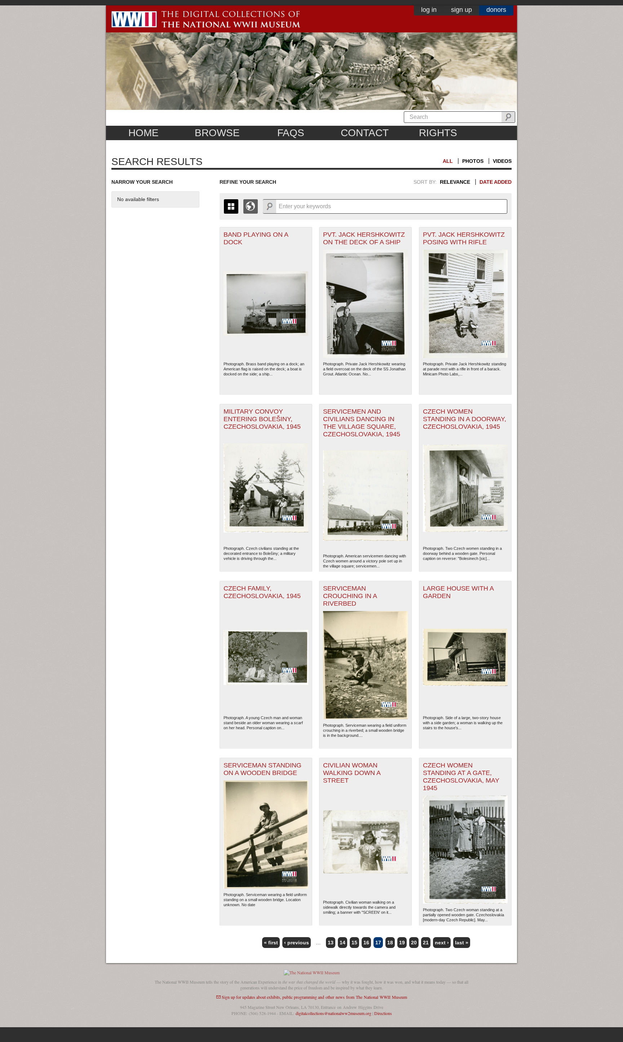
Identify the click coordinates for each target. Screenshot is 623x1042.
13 (330, 942)
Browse (217, 132)
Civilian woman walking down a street (352, 773)
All (448, 161)
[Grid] (231, 206)
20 (414, 942)
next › (442, 942)
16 (366, 942)
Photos (472, 161)
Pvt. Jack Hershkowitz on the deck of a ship (364, 238)
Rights (438, 132)
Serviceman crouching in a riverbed (350, 596)
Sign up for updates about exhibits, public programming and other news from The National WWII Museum (314, 997)
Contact (365, 132)
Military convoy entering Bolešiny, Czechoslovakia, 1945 (262, 419)
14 (342, 942)
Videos (502, 161)
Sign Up (461, 9)
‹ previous (296, 942)
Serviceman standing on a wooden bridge (262, 769)
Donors (496, 9)
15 (354, 942)
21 (426, 942)
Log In (429, 9)
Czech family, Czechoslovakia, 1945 (262, 592)
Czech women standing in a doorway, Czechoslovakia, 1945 (464, 419)
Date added (496, 182)
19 (402, 942)
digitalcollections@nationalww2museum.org (333, 1013)
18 (390, 942)
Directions (383, 1013)
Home (143, 132)
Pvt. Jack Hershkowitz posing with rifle (464, 238)
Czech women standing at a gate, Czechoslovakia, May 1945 (461, 777)
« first (271, 942)
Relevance (455, 182)
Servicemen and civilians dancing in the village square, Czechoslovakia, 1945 (361, 423)
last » (461, 942)
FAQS (290, 132)
